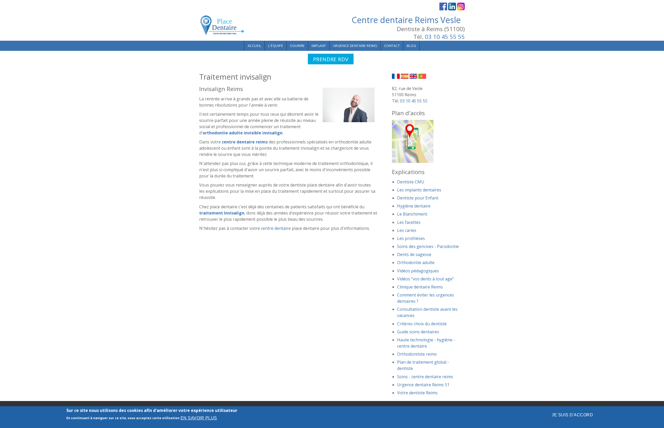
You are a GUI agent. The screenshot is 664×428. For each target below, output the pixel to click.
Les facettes (408, 222)
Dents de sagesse (414, 254)
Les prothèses (411, 238)
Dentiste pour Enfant (417, 198)
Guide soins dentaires (418, 332)
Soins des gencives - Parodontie (428, 246)
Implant (319, 45)
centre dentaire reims (245, 142)
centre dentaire (276, 228)
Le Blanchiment (412, 214)
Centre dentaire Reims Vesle (406, 19)
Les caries (406, 230)
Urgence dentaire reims (355, 45)
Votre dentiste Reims (417, 393)
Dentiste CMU (410, 182)
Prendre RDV (331, 59)
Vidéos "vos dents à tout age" (425, 279)
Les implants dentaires (419, 190)
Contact (392, 45)
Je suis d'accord (572, 415)
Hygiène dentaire (414, 206)
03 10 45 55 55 (445, 37)
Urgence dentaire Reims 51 (423, 385)
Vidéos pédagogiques (418, 271)
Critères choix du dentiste (422, 324)
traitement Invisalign (221, 213)
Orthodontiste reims (417, 354)
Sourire (297, 45)
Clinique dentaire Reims (420, 287)
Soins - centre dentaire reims (425, 376)
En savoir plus (199, 418)
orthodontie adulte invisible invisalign (242, 133)
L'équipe (275, 45)
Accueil (254, 45)
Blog (411, 45)
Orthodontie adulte (415, 262)
